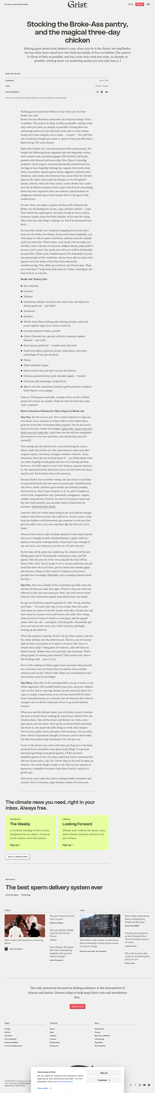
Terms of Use (9, 1085)
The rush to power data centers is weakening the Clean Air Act (137, 956)
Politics (8, 1032)
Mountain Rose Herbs (44, 506)
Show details (42, 1088)
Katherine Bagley (56, 923)
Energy (7, 1029)
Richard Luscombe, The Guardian (93, 951)
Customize (102, 1080)
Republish (99, 1042)
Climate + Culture (101, 86)
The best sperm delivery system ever (54, 887)
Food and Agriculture (13, 1046)
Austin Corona (131, 946)
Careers (53, 1039)
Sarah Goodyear (12, 895)
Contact (53, 1036)
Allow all (103, 1073)
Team (52, 1032)
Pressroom (54, 1046)
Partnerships (55, 1042)
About (52, 1029)
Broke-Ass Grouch (13, 73)
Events (97, 1032)
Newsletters (99, 1029)
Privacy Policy (20, 1085)
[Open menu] (148, 4)
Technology (26, 895)
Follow (130, 4)
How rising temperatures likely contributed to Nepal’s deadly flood (137, 919)
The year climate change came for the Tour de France (62, 933)
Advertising (99, 1039)
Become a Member (102, 1036)
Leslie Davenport (16, 949)
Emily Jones (130, 963)
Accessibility (100, 1046)
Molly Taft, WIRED (132, 926)
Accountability (10, 1039)
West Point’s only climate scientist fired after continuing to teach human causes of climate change (99, 943)
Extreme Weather (11, 1042)
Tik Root (53, 940)
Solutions (8, 1036)
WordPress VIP (24, 1083)
